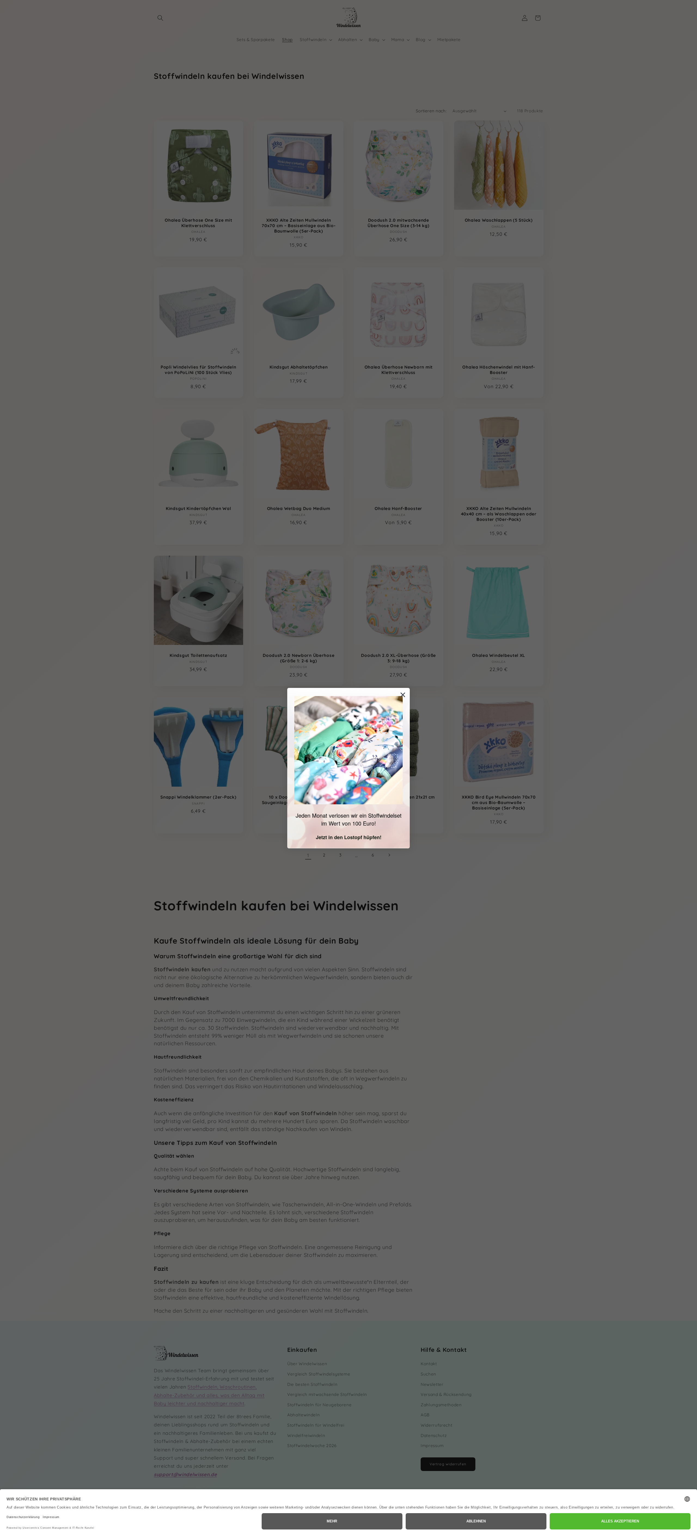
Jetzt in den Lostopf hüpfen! (348, 837)
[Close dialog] (403, 695)
